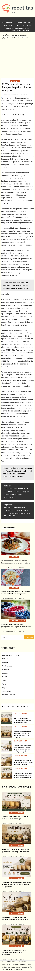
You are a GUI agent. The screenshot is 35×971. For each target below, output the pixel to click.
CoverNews (6, 970)
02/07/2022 (24, 94)
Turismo (5, 684)
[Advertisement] (17, 58)
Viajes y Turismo (13, 31)
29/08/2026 (21, 823)
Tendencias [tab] (23, 706)
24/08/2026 (21, 924)
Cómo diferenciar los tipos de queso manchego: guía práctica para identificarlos (23, 775)
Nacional (5, 669)
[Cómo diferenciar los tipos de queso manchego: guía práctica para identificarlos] (6, 773)
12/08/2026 (21, 567)
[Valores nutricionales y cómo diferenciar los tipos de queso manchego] (6, 718)
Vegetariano (23, 28)
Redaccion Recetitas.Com (9, 631)
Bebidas (17, 23)
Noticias (10, 23)
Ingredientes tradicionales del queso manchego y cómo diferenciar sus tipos (23, 762)
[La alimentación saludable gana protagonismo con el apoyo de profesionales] (15, 609)
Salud (8, 28)
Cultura (5, 662)
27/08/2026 (21, 856)
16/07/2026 (21, 631)
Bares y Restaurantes (21, 25)
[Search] (31, 19)
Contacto (24, 31)
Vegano (14, 28)
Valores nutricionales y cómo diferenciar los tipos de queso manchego (22, 720)
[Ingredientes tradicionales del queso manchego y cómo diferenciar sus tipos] (6, 760)
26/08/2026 (21, 891)
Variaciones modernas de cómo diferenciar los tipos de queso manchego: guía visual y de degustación (16, 885)
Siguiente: (17, 510)
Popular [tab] (14, 706)
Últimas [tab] (6, 706)
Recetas (7, 25)
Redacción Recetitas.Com (11, 94)
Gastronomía (27, 23)
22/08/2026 (21, 959)
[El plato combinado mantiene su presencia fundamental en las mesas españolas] (15, 577)
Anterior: (16, 491)
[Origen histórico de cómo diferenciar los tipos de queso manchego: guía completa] (6, 732)
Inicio (4, 23)
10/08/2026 (21, 598)
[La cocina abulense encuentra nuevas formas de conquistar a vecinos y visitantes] (15, 543)
